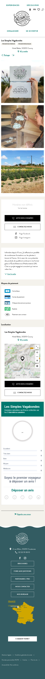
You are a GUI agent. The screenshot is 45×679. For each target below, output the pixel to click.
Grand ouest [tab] (14, 606)
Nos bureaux (22, 594)
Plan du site (34, 660)
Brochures (22, 563)
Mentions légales (6, 655)
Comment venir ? (22, 639)
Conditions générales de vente (23, 655)
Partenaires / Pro (22, 579)
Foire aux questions (22, 571)
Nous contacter (22, 586)
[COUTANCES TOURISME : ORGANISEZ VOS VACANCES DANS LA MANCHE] (22, 18)
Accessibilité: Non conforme (10, 665)
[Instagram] (25, 558)
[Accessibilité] (30, 9)
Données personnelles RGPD (10, 660)
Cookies (24, 660)
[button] (43, 9)
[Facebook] (19, 558)
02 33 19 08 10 (24, 552)
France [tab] (11, 601)
